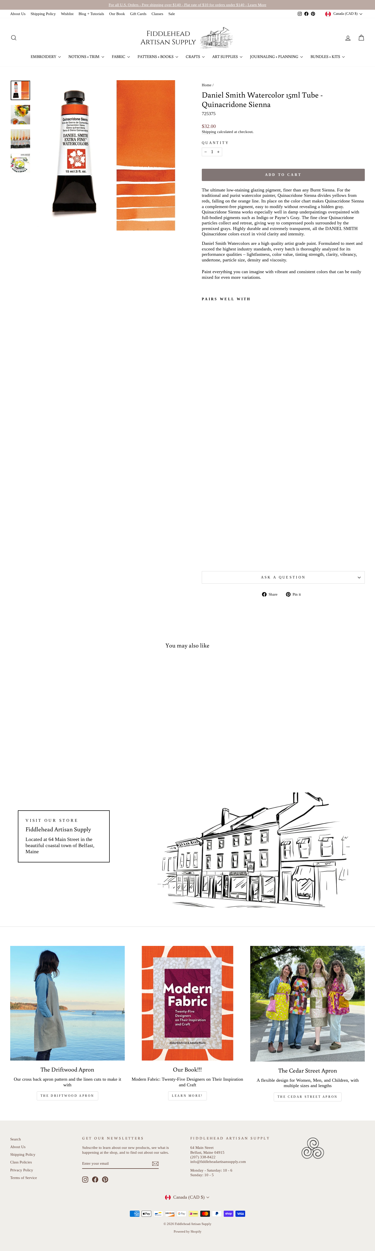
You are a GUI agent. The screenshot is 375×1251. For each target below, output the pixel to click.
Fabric (119, 56)
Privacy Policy (21, 1170)
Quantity (215, 143)
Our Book (117, 13)
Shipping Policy (43, 13)
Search (15, 1139)
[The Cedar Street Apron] (307, 1003)
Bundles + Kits (325, 56)
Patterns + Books (156, 56)
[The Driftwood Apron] (67, 1003)
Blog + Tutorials (91, 13)
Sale (171, 13)
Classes (157, 13)
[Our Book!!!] (187, 1003)
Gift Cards (138, 13)
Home (206, 85)
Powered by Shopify (188, 1231)
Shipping (209, 131)
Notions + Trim (84, 56)
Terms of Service (23, 1177)
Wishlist (67, 13)
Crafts (193, 56)
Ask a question (283, 577)
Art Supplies (225, 56)
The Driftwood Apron (67, 1096)
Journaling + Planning (274, 56)
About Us (18, 13)
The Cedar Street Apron (308, 1097)
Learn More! (187, 1096)
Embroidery (44, 56)
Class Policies (21, 1162)
